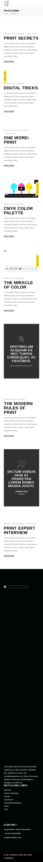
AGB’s (6, 806)
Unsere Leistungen (11, 793)
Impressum (8, 800)
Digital (13, 399)
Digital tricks (21, 88)
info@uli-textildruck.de (12, 837)
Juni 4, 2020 (31, 34)
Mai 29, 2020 (11, 133)
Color (13, 34)
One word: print (16, 139)
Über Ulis (7, 790)
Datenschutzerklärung (12, 803)
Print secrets (21, 38)
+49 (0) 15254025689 (12, 833)
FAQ (6, 809)
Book (13, 204)
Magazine (15, 130)
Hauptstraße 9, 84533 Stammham (17, 829)
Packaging (20, 34)
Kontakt (7, 796)
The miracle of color (18, 284)
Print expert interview (19, 530)
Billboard (7, 34)
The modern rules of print (18, 408)
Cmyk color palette (18, 210)
